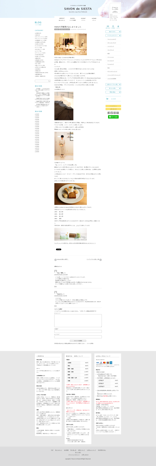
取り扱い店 (73, 450)
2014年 (37, 135)
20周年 (37, 33)
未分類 (37, 69)
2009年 (37, 144)
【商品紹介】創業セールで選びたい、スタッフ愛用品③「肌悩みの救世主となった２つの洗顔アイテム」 (43, 94)
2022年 (37, 121)
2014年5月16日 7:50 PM (60, 295)
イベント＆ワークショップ (113, 75)
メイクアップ (110, 46)
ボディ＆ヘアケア (111, 42)
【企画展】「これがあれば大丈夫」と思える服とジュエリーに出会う (43, 90)
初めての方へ (112, 31)
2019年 (37, 126)
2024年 (37, 117)
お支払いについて (91, 450)
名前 (56, 329)
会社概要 (66, 450)
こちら (77, 225)
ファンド (38, 47)
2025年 (37, 116)
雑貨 (108, 53)
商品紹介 (57, 29)
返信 (55, 286)
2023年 (37, 119)
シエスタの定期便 (111, 78)
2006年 (37, 150)
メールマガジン (113, 106)
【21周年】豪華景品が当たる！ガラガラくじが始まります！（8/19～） (43, 106)
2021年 (37, 123)
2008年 (37, 146)
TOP (52, 450)
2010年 (37, 142)
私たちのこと (58, 450)
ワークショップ (39, 53)
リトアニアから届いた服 (93, 259)
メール (57, 334)
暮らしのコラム (39, 65)
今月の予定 (38, 54)
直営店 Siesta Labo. (65, 29)
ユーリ (64, 71)
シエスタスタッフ (74, 29)
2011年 (37, 141)
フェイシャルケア (111, 39)
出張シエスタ (39, 56)
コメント (58, 313)
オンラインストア (40, 38)
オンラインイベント (40, 36)
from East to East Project (94, 78)
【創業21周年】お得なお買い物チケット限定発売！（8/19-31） (43, 102)
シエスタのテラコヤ (40, 45)
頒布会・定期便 (39, 76)
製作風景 (38, 74)
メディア (38, 51)
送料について (81, 450)
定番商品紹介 (39, 61)
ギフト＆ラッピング (112, 71)
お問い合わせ (85, 454)
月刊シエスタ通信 (40, 67)
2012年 (37, 139)
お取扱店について (40, 40)
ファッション (110, 57)
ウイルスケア (110, 64)
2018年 (37, 128)
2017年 (37, 130)
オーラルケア (110, 60)
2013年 (37, 137)
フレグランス (110, 50)
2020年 (37, 124)
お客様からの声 (39, 42)
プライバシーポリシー (74, 454)
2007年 (37, 148)
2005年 (37, 151)
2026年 (37, 114)
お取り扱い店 (113, 109)
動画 (37, 58)
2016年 (37, 132)
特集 (37, 70)
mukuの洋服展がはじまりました (67, 27)
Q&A (37, 35)
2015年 (37, 133)
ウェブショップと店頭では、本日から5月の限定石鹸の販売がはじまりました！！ (75, 243)
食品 (108, 67)
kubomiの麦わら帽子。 (63, 259)
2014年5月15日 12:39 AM (61, 274)
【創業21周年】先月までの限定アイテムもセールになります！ (43, 99)
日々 (37, 63)
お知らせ (38, 44)
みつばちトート (39, 49)
